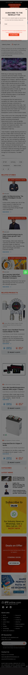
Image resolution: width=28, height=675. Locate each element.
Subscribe (14, 35)
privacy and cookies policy (17, 30)
